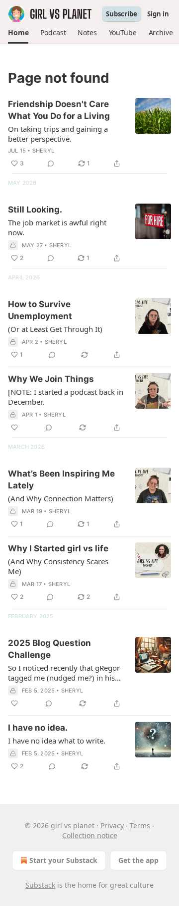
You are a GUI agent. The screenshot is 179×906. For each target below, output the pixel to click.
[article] (89, 133)
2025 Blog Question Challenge (49, 649)
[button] (18, 33)
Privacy (112, 825)
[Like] (14, 427)
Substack (40, 885)
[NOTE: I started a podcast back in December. (65, 397)
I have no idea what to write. (56, 741)
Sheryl (43, 150)
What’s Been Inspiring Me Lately (61, 479)
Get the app (138, 860)
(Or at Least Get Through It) (55, 329)
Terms (140, 825)
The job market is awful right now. (57, 227)
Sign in (158, 13)
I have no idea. (38, 728)
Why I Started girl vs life (58, 548)
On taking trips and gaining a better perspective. (58, 134)
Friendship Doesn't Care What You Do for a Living (59, 110)
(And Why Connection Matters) (60, 498)
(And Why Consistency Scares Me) (58, 566)
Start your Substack (63, 860)
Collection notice (89, 835)
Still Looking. (35, 209)
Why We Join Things (51, 379)
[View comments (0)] (50, 163)
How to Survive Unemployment (40, 310)
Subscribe (121, 13)
